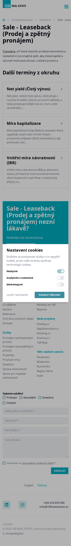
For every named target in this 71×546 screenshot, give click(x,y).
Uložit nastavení (17, 294)
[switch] (60, 271)
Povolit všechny (49, 294)
